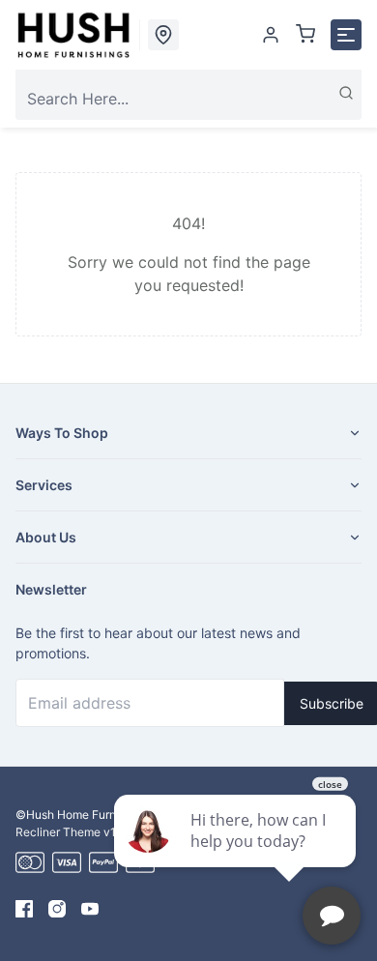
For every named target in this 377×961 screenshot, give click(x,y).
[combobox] (188, 98)
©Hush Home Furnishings (84, 814)
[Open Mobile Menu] (346, 34)
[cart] (305, 34)
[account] (270, 34)
